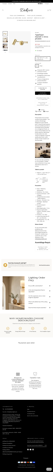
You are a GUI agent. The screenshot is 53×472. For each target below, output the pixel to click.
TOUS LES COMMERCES (17, 15)
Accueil (36, 32)
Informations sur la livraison (42, 98)
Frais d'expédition (39, 46)
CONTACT (30, 18)
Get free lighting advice (44, 265)
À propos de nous (31, 411)
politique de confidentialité (9, 441)
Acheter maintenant (42, 93)
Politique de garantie (7, 454)
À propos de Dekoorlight (26, 20)
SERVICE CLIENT (39, 18)
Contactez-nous (31, 413)
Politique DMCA (6, 449)
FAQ (14, 3)
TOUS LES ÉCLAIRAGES (34, 15)
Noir (41, 66)
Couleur (38, 63)
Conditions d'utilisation (8, 447)
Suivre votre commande (32, 415)
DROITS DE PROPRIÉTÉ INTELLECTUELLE (12, 451)
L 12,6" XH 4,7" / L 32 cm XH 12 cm (41, 58)
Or (37, 66)
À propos (5, 3)
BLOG (24, 18)
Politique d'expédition (7, 443)
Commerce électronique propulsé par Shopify (26, 467)
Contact (10, 3)
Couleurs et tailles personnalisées (42, 104)
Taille (37, 55)
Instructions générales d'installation (42, 248)
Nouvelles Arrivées (14, 18)
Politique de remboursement (9, 445)
